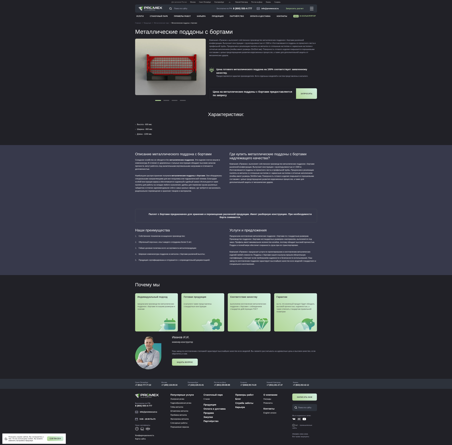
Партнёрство (237, 16)
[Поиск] (171, 8)
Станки (207, 399)
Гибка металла (176, 407)
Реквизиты (268, 403)
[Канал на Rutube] (299, 419)
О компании (270, 395)
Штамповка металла (179, 411)
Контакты (282, 16)
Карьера (201, 16)
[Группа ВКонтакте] (294, 419)
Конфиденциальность (144, 435)
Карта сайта (140, 439)
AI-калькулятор (305, 16)
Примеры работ (182, 16)
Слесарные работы (179, 423)
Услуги (140, 16)
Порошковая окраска (179, 427)
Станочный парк (159, 16)
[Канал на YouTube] (304, 419)
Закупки (208, 417)
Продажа (209, 413)
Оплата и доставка (260, 16)
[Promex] (150, 8)
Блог (238, 399)
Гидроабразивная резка (180, 403)
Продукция (218, 16)
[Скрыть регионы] (230, 2)
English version (269, 413)
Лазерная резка (177, 399)
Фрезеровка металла (179, 419)
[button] (158, 100)
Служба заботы (244, 403)
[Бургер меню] (311, 8)
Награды (267, 399)
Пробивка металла (178, 415)
